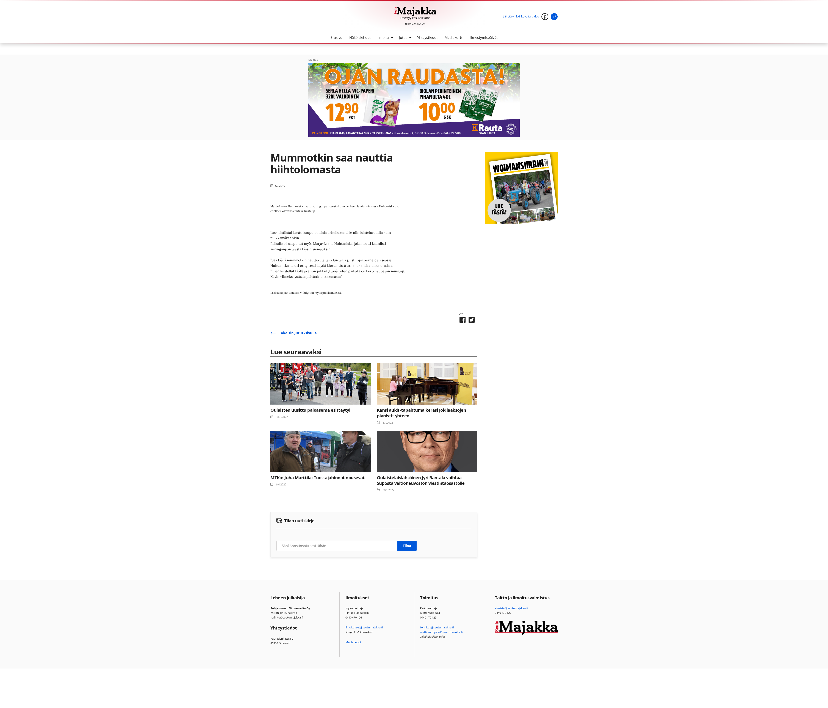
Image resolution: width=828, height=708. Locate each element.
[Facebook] (544, 16)
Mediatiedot (353, 642)
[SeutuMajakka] (415, 13)
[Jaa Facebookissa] (462, 321)
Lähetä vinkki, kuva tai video (521, 16)
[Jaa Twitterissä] (472, 321)
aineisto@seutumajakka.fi (511, 608)
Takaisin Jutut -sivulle (298, 333)
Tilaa (407, 545)
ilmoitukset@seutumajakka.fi (364, 627)
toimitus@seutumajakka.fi (437, 627)
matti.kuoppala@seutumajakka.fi (441, 632)
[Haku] (554, 16)
